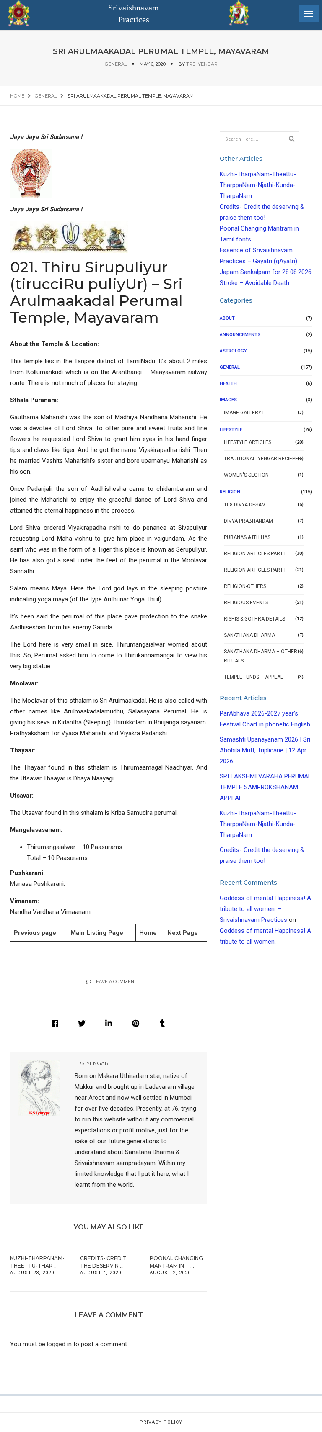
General (116, 64)
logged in (59, 1344)
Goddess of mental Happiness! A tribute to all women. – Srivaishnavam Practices (265, 909)
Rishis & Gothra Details (254, 619)
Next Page (182, 933)
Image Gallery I (244, 413)
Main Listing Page (96, 933)
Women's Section (246, 475)
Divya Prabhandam (248, 521)
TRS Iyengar (202, 64)
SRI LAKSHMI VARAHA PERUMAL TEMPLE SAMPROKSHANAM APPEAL (266, 787)
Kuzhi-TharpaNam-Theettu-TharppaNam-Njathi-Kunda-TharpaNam (258, 185)
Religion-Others (245, 586)
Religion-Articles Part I (255, 554)
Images (228, 400)
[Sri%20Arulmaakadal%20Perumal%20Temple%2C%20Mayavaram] (55, 1023)
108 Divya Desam (245, 505)
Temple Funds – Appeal (253, 677)
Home (148, 933)
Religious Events (246, 603)
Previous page (35, 933)
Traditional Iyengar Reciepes (262, 459)
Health (228, 383)
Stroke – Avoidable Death (254, 283)
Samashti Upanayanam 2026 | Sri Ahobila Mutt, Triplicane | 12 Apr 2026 (265, 750)
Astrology (233, 351)
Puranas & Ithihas (247, 537)
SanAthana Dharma (249, 635)
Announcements (240, 334)
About (227, 318)
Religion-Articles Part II (255, 570)
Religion (230, 492)
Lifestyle (231, 429)
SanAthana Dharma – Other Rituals (260, 656)
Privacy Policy (161, 1422)
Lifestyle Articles (247, 442)
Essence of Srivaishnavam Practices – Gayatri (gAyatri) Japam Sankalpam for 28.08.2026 (266, 261)
